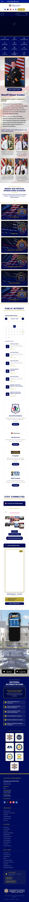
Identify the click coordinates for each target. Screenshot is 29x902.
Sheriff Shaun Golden (13, 94)
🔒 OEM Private (11, 881)
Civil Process (6, 827)
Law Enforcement (7, 838)
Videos (5, 858)
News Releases (7, 856)
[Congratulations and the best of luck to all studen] (12, 526)
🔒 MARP (9, 878)
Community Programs (8, 860)
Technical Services (7, 845)
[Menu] (2, 14)
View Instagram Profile (15, 538)
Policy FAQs (6, 863)
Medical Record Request (8, 867)
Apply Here (21, 9)
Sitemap (17, 899)
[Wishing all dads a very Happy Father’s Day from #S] (16, 526)
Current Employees (7, 816)
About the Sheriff (7, 811)
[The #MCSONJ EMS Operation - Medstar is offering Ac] (21, 526)
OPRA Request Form (7, 865)
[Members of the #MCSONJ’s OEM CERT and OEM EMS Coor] (21, 519)
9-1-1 (5, 788)
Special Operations (7, 842)
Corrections (6, 831)
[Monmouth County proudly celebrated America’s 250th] (7, 519)
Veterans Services (7, 818)
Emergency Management (8, 832)
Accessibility (12, 899)
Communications (7, 829)
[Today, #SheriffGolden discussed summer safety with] (7, 526)
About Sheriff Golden (14, 89)
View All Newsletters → (14, 603)
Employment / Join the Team (9, 812)
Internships (6, 814)
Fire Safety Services (7, 836)
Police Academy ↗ (7, 840)
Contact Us (6, 820)
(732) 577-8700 (7, 792)
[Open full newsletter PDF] (14, 570)
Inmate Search (6, 852)
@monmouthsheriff (14, 508)
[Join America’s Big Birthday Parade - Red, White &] (16, 519)
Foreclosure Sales (7, 854)
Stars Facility (6, 843)
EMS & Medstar (7, 834)
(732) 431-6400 (7, 795)
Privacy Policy (6, 899)
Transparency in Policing (8, 862)
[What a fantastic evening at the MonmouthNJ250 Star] (12, 519)
